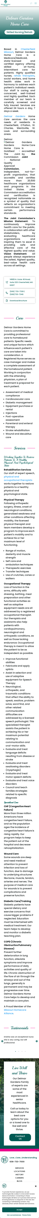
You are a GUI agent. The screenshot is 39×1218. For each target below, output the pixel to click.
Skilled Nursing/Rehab (19, 32)
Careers (19, 1178)
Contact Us (20, 1137)
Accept (19, 1210)
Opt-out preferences (14, 1215)
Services (19, 1168)
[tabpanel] (19, 1041)
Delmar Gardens (14, 116)
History (19, 1175)
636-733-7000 (17, 1161)
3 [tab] (22, 1051)
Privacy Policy (26, 1215)
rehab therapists (24, 75)
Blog (19, 1181)
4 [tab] (25, 1051)
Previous (2, 1041)
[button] (36, 1186)
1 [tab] (15, 1051)
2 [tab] (19, 1051)
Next (37, 1041)
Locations (19, 1172)
